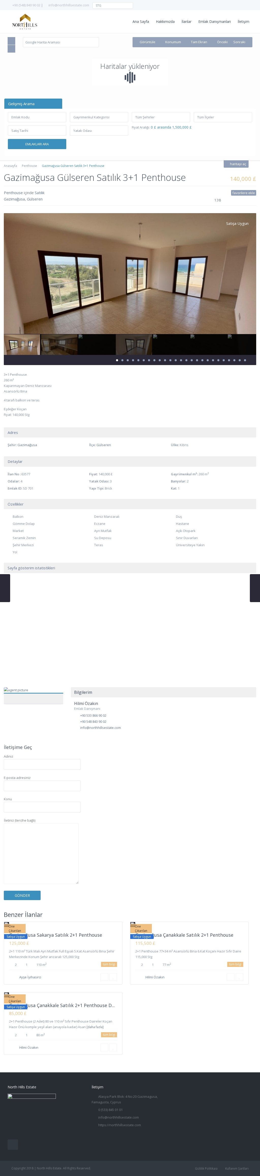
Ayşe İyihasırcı (30, 977)
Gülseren (35, 198)
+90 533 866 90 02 (93, 715)
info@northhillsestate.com (68, 5)
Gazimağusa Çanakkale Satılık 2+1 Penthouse (184, 935)
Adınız (8, 756)
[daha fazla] (95, 1027)
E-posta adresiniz (17, 777)
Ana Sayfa (141, 21)
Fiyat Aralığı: (141, 127)
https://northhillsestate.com (119, 1125)
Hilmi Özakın (33, 693)
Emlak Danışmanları (214, 21)
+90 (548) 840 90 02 (26, 5)
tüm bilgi (109, 964)
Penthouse (29, 166)
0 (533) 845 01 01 (110, 1109)
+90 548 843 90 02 (93, 721)
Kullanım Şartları (237, 1168)
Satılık (39, 192)
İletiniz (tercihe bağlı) (19, 820)
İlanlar (186, 21)
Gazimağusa (14, 198)
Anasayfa (10, 166)
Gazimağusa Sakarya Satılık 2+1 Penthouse (55, 935)
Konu (8, 799)
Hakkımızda (165, 21)
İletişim (243, 21)
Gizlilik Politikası (206, 1168)
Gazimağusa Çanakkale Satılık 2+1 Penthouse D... (62, 1005)
